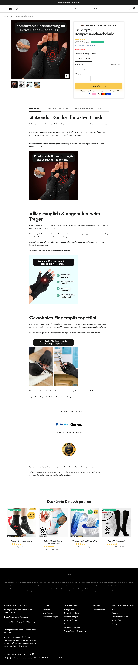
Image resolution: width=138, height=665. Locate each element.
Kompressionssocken (47, 9)
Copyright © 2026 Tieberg (13, 654)
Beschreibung (35, 109)
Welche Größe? (116, 64)
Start (5, 16)
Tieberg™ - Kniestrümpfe (116, 541)
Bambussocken (85, 9)
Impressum (116, 613)
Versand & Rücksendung (58, 109)
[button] (80, 39)
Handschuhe (72, 9)
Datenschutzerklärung (120, 616)
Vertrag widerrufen (119, 624)
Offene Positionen (99, 609)
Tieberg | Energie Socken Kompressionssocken (53, 542)
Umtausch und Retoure (72, 613)
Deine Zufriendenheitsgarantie (88, 109)
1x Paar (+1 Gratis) (83, 58)
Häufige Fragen (69, 609)
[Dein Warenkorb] (133, 9)
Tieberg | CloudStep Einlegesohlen (84, 541)
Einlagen (62, 9)
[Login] (129, 9)
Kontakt (66, 624)
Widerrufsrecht (117, 620)
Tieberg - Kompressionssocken (21, 541)
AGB (113, 609)
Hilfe (96, 9)
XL (97, 69)
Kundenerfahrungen (50, 616)
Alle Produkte (48, 613)
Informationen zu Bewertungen (75, 631)
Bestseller (46, 609)
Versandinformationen (72, 627)
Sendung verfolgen (71, 616)
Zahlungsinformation (71, 620)
